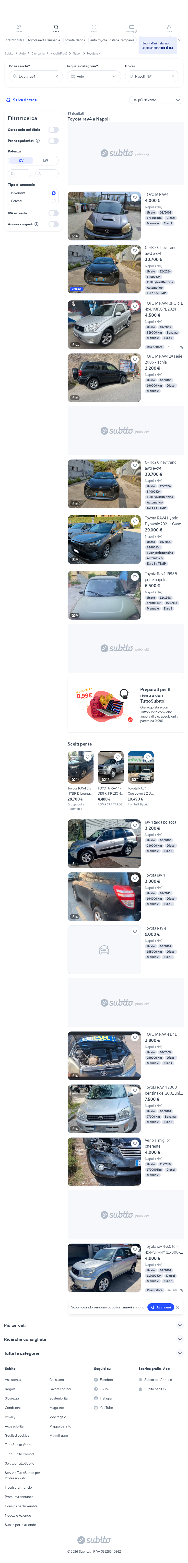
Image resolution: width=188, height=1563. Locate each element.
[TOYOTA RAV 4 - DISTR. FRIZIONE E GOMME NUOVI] (111, 779)
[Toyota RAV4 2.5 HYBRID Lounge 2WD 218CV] (81, 781)
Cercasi (16, 201)
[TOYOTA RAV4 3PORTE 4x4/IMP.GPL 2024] (126, 324)
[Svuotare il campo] (57, 76)
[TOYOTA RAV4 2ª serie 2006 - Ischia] (126, 377)
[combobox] (36, 76)
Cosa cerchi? (19, 66)
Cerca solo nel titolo (24, 129)
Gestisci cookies (17, 1435)
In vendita (18, 193)
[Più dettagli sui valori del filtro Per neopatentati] (37, 140)
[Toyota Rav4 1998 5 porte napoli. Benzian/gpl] (126, 595)
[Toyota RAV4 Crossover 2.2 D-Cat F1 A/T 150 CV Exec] (141, 779)
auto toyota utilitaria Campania (112, 40)
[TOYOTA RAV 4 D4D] (126, 1055)
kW (45, 160)
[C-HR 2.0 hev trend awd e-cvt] (126, 270)
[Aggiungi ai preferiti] (135, 198)
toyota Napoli (75, 40)
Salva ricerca (25, 99)
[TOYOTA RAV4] (126, 216)
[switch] (53, 130)
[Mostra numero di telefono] (182, 347)
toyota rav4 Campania (44, 40)
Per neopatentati (21, 140)
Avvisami (163, 1307)
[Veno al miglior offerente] (126, 1161)
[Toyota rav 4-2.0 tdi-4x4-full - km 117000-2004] (126, 1267)
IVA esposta (17, 213)
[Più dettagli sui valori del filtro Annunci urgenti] (36, 224)
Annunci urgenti (20, 224)
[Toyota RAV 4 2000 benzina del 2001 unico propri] (126, 1108)
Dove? (130, 66)
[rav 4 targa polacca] (126, 843)
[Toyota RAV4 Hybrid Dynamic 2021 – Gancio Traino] (126, 541)
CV (21, 160)
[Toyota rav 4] (126, 896)
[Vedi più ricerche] (179, 40)
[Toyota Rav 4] (126, 949)
